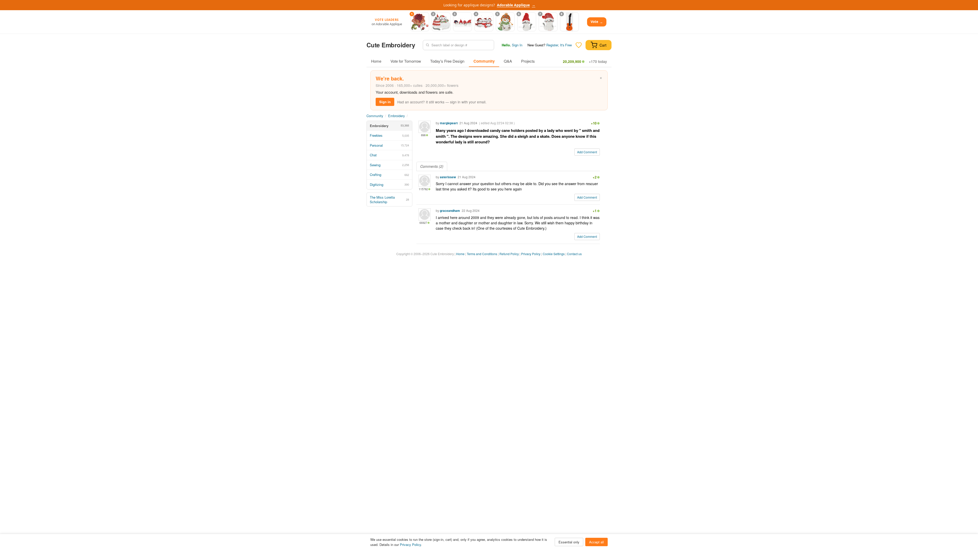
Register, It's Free (559, 45)
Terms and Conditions (482, 254)
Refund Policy (509, 254)
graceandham (450, 210)
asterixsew (448, 177)
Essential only (569, 542)
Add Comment (587, 152)
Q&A (508, 61)
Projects (528, 61)
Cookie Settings (554, 254)
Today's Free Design (447, 61)
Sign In (517, 45)
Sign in (385, 101)
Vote (597, 21)
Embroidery (396, 115)
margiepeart (449, 123)
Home (376, 61)
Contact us (574, 254)
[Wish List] (578, 45)
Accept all (596, 542)
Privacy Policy (530, 254)
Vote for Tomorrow (405, 61)
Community (484, 61)
